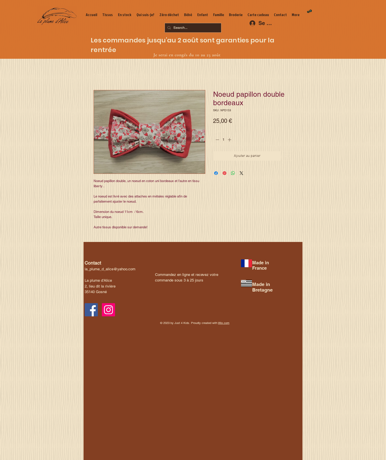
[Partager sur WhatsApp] (233, 173)
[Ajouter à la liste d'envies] (287, 156)
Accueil (99, 74)
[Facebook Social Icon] (91, 309)
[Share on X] (241, 173)
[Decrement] (217, 139)
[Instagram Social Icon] (108, 309)
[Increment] (230, 139)
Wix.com (223, 323)
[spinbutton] (223, 139)
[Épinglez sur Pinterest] (224, 173)
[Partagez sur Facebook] (216, 173)
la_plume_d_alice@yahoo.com (110, 269)
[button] (309, 11)
